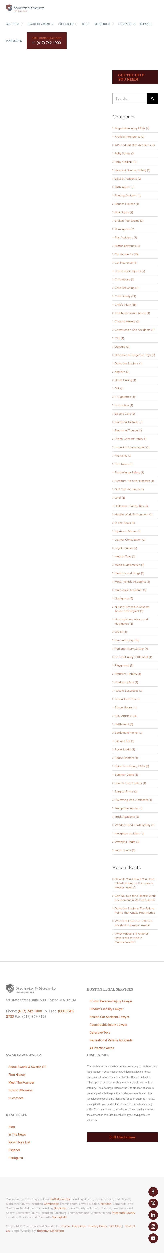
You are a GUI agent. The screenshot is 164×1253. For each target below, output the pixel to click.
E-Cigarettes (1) (125, 397)
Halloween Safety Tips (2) (131, 506)
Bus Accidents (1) (126, 237)
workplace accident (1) (129, 833)
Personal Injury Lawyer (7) (131, 648)
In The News (17, 1134)
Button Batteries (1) (127, 246)
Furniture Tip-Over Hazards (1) (134, 481)
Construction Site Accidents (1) (134, 330)
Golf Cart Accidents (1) (129, 489)
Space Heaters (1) (126, 758)
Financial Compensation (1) (132, 447)
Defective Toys (99, 1032)
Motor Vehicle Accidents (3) (132, 581)
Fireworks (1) (123, 455)
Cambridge (51, 1204)
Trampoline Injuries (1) (129, 808)
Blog (11, 1127)
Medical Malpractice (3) (129, 565)
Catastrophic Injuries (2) (130, 271)
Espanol (14, 1150)
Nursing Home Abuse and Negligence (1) (131, 621)
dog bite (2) (122, 372)
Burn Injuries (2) (125, 229)
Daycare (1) (122, 346)
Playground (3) (124, 665)
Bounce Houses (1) (127, 204)
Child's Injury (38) (125, 304)
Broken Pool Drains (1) (129, 220)
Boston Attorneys (20, 1090)
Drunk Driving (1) (125, 380)
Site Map (115, 1226)
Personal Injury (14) (127, 640)
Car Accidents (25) (126, 254)
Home (66, 1226)
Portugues (15, 1158)
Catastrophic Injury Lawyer (108, 1025)
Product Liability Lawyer (106, 1009)
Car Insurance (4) (126, 262)
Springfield (59, 1217)
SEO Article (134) (126, 716)
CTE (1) (119, 338)
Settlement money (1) (128, 732)
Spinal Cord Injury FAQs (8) (132, 766)
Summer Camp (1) (126, 774)
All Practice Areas (101, 1048)
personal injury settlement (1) (133, 657)
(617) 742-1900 (30, 1011)
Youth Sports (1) (125, 850)
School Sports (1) (126, 707)
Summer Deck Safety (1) (130, 783)
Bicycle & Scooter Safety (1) (132, 170)
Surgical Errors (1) (126, 791)
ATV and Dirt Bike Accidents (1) (135, 145)
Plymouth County (123, 1213)
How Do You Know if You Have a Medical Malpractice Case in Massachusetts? (134, 883)
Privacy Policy (97, 1226)
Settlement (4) (124, 724)
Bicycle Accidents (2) (128, 178)
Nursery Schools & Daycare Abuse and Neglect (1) (132, 609)
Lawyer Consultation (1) (130, 539)
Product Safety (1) (126, 682)
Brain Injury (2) (124, 212)
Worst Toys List (19, 1142)
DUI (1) (119, 388)
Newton (106, 1204)
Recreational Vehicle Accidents (111, 1040)
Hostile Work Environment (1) (133, 514)
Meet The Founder (21, 1082)
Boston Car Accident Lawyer (109, 1017)
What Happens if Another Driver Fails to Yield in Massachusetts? (131, 938)
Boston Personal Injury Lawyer (110, 1001)
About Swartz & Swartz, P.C (27, 1067)
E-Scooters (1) (124, 405)
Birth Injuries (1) (125, 187)
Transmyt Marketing (50, 1231)
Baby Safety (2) (124, 153)
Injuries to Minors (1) (128, 531)
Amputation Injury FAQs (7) (132, 128)
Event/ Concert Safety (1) (131, 439)
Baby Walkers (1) (126, 162)
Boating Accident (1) (128, 195)
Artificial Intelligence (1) (129, 136)
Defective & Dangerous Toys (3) (135, 355)
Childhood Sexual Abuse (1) (132, 313)
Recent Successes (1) (128, 690)
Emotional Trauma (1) (128, 430)
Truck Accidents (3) (127, 816)
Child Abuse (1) (124, 279)
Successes (15, 1098)
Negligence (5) (124, 598)
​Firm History (17, 1075)
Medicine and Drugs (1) (129, 573)
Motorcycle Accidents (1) (130, 590)
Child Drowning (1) (126, 288)
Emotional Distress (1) (129, 422)
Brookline (60, 1208)
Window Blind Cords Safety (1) (134, 825)
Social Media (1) (125, 749)
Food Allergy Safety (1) (129, 472)
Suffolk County (60, 1199)
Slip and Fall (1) (124, 741)
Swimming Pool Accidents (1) (133, 800)
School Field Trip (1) (127, 699)
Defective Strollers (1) (128, 363)
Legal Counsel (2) (126, 548)
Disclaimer (79, 1226)
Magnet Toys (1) (125, 556)
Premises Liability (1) (128, 674)
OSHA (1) (121, 632)
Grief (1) (120, 497)
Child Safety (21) (125, 296)
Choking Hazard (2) (127, 321)
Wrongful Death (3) (127, 842)
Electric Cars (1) (125, 413)
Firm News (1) (124, 464)
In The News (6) (125, 523)
